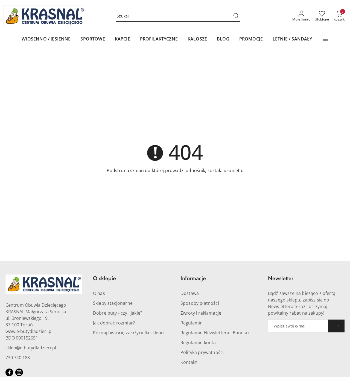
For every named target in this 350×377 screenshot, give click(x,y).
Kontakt (188, 362)
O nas (99, 293)
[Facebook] (9, 372)
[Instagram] (19, 372)
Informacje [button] (193, 278)
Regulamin (191, 323)
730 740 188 (17, 358)
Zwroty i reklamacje (200, 313)
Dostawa (189, 293)
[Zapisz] (336, 326)
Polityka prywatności (202, 352)
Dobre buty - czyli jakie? (117, 313)
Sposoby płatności (199, 303)
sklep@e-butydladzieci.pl (30, 348)
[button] (325, 39)
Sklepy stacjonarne (113, 303)
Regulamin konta (198, 343)
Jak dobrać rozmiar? (114, 323)
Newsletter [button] (280, 278)
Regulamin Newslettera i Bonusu (214, 333)
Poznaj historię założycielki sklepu (128, 333)
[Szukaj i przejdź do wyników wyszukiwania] (236, 16)
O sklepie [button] (104, 278)
